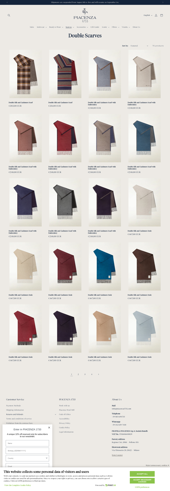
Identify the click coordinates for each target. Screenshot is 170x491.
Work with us (64, 406)
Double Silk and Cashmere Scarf (21, 102)
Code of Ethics (65, 414)
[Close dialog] (49, 427)
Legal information (66, 432)
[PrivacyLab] (110, 485)
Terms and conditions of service (19, 419)
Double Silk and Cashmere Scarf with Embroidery (102, 103)
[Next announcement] (163, 2)
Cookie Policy (64, 428)
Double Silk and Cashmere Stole (140, 231)
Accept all (142, 474)
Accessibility (64, 419)
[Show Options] (46, 458)
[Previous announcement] (7, 2)
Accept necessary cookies (142, 481)
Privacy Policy (64, 423)
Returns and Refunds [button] (14, 414)
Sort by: (125, 46)
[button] (9, 15)
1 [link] (71, 374)
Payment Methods (13, 406)
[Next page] (98, 374)
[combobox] (26, 458)
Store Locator (117, 455)
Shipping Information (15, 410)
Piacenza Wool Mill (67, 410)
